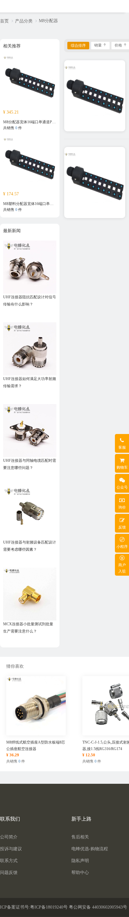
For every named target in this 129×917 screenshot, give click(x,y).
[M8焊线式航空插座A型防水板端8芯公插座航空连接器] (36, 705)
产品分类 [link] (24, 21)
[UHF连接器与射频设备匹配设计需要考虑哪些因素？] (29, 512)
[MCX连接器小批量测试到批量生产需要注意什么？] (29, 594)
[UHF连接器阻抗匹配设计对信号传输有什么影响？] (29, 267)
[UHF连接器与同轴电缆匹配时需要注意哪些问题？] (29, 430)
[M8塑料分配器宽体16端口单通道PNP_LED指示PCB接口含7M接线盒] (29, 164)
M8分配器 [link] (48, 20)
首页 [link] (4, 21)
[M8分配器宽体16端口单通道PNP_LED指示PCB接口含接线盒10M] (29, 82)
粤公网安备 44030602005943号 (98, 907)
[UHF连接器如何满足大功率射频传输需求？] (29, 348)
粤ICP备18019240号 (49, 907)
